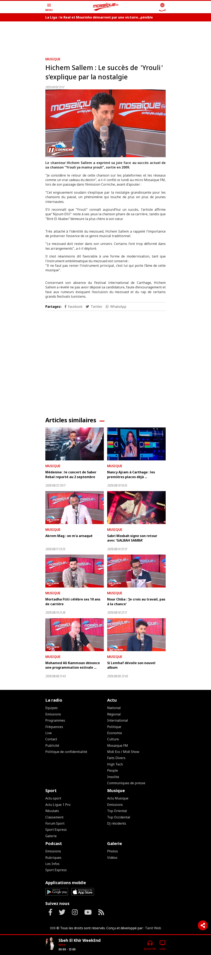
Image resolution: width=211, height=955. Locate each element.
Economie (114, 733)
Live (48, 733)
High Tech (115, 764)
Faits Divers (116, 758)
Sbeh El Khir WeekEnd (80, 940)
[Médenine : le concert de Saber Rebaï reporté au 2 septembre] (74, 443)
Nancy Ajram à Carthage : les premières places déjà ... (131, 474)
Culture (113, 739)
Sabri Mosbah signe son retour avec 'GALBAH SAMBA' (132, 538)
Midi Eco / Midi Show (123, 751)
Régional (114, 714)
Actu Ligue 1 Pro (57, 804)
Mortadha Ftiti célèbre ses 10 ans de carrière (72, 601)
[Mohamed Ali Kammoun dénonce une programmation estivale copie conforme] (74, 634)
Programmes (55, 720)
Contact (51, 739)
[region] (105, 37)
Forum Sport (54, 823)
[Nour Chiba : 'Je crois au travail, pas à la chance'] (136, 571)
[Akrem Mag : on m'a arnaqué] (74, 507)
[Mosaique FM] (106, 7)
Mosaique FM (117, 745)
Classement (54, 817)
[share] (203, 925)
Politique (114, 726)
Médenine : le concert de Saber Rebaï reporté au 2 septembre (70, 474)
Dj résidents (116, 823)
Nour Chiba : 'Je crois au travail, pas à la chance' (136, 601)
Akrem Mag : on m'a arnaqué (69, 536)
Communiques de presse (126, 783)
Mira (62, 945)
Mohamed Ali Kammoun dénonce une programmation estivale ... (72, 665)
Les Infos (52, 863)
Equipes (51, 708)
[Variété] (50, 943)
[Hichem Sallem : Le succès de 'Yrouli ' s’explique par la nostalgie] (105, 123)
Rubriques (53, 857)
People (112, 770)
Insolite (113, 777)
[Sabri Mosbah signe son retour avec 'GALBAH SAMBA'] (136, 507)
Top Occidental (118, 817)
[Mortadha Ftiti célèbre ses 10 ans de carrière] (74, 571)
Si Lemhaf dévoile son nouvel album (131, 665)
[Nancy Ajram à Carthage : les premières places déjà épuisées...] (136, 443)
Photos (112, 851)
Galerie (51, 836)
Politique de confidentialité (66, 751)
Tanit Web (153, 928)
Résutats (52, 811)
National (114, 708)
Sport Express (56, 829)
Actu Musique (117, 798)
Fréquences (54, 726)
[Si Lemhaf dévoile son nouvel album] (136, 634)
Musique (52, 59)
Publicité (52, 745)
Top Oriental (117, 811)
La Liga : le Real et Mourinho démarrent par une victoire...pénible (99, 17)
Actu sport (53, 798)
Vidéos (112, 857)
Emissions (53, 714)
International (117, 720)
